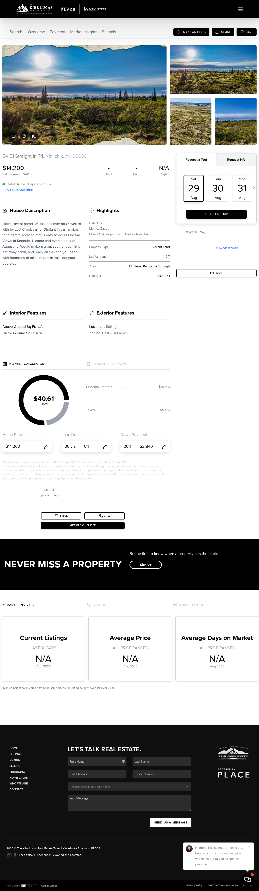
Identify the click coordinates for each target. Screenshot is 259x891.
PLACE (95, 848)
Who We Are (19, 783)
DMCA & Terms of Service (223, 885)
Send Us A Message (170, 822)
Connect (16, 789)
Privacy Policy (194, 885)
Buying (15, 760)
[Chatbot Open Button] (247, 879)
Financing (17, 772)
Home (14, 748)
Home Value (19, 777)
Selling (15, 766)
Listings (15, 754)
